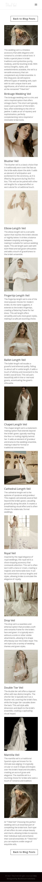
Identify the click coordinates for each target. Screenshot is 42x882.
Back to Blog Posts (24, 18)
